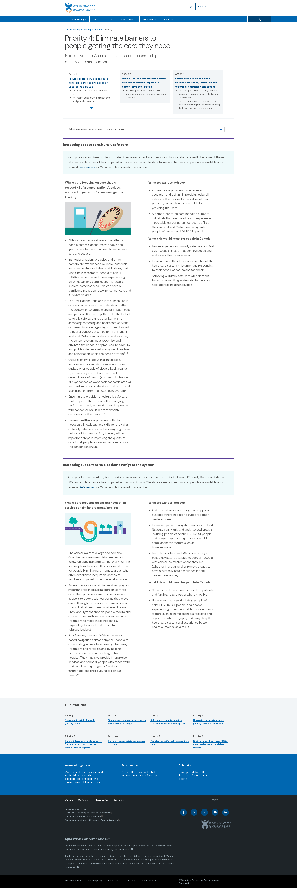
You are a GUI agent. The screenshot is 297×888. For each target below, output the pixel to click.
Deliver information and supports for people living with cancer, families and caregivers (83, 744)
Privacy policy (95, 880)
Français (203, 7)
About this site (148, 880)
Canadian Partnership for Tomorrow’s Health (88, 812)
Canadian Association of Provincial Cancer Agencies (91, 820)
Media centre (101, 799)
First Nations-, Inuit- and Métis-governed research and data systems (210, 744)
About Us (169, 19)
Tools (110, 19)
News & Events (128, 19)
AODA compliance (74, 880)
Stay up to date (188, 772)
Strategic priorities (93, 29)
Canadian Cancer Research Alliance (83, 816)
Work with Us (150, 19)
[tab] (91, 88)
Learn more (71, 867)
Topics (96, 19)
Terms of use (114, 880)
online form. (124, 849)
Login (190, 6)
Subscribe (119, 799)
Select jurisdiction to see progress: (86, 129)
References (87, 167)
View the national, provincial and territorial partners (84, 773)
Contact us (84, 799)
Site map (131, 880)
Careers (69, 799)
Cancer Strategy (77, 19)
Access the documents (135, 772)
